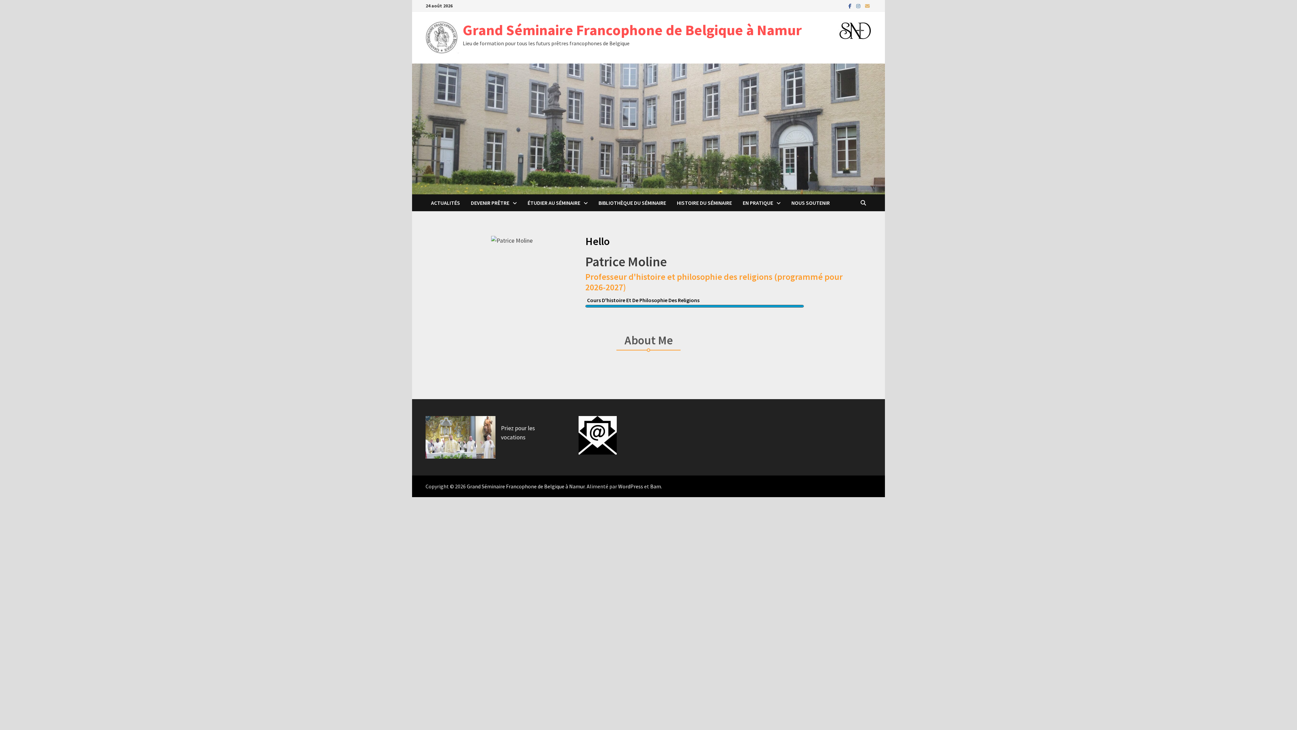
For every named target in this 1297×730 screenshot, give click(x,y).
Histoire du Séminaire (704, 202)
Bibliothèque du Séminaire (632, 202)
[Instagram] (859, 5)
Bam (655, 486)
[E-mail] (867, 5)
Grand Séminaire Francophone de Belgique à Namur (632, 30)
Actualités (445, 202)
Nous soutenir (810, 202)
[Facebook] (851, 5)
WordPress (630, 486)
